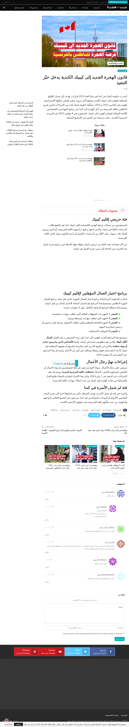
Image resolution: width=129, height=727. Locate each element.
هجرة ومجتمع (19, 8)
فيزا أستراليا (47, 8)
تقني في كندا (75, 410)
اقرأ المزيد (8, 724)
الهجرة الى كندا (107, 410)
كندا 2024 (54, 410)
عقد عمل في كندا (65, 410)
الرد (45, 500)
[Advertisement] (84, 181)
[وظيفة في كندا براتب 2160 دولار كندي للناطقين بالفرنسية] (99, 161)
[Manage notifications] (7, 720)
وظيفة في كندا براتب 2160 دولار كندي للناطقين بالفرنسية (79, 159)
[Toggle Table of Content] (121, 210)
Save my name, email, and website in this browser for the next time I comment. (92, 633)
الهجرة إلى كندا (122, 71)
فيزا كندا (85, 8)
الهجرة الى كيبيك (95, 410)
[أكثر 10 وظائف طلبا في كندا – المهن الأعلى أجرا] (99, 133)
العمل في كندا (117, 410)
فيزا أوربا (60, 8)
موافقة (18, 724)
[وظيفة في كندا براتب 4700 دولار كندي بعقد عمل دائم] (99, 147)
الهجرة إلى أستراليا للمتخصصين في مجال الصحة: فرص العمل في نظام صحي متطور (20, 114)
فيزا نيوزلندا (33, 8)
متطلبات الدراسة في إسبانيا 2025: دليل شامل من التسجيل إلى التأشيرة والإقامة (19, 133)
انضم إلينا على (64, 363)
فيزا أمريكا (72, 8)
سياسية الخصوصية (92, 2)
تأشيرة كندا (85, 410)
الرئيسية (103, 2)
